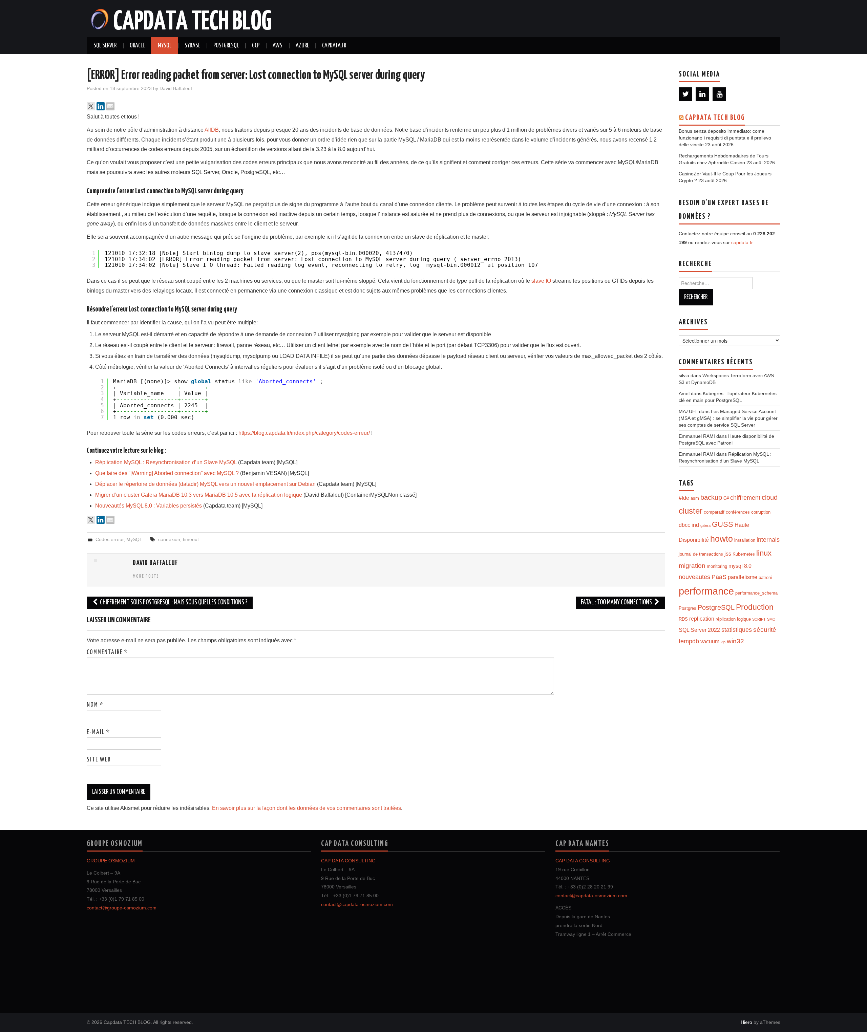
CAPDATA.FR (334, 46)
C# (726, 498)
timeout (191, 539)
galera (705, 525)
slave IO (541, 281)
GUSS (722, 524)
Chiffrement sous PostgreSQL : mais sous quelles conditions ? (173, 602)
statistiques (736, 629)
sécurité (764, 629)
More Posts (146, 576)
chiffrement (745, 497)
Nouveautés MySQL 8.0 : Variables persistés (148, 506)
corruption (760, 512)
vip (723, 642)
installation (744, 540)
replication (701, 619)
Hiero (746, 1022)
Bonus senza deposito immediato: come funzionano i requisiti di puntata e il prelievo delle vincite (725, 137)
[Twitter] (685, 94)
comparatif (714, 512)
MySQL (164, 46)
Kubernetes (744, 554)
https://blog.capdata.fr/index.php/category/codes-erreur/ (304, 433)
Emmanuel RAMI (697, 436)
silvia (684, 375)
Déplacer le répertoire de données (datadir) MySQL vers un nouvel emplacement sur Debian (205, 484)
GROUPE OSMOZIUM (111, 860)
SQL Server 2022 (699, 630)
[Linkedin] (702, 94)
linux (763, 553)
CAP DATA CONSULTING (348, 860)
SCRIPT (759, 619)
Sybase (192, 46)
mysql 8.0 (740, 566)
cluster (690, 511)
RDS (683, 619)
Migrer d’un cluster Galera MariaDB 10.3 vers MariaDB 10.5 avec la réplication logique (198, 495)
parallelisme (742, 577)
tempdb (689, 641)
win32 (735, 641)
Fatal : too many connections (617, 602)
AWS (277, 46)
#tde (684, 498)
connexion (169, 539)
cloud (770, 497)
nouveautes (694, 577)
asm (695, 498)
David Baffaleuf (176, 88)
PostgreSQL (226, 46)
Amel (684, 393)
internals (768, 539)
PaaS (719, 577)
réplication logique (733, 619)
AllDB (212, 130)
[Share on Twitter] (91, 106)
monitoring (717, 566)
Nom (95, 705)
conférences (738, 512)
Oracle (137, 46)
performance (706, 591)
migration (692, 565)
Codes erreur (110, 539)
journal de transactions (701, 554)
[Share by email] (110, 106)
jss (727, 554)
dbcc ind (689, 525)
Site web (99, 760)
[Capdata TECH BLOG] (182, 18)
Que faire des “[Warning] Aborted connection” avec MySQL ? (167, 473)
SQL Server (105, 46)
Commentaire (107, 652)
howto (721, 538)
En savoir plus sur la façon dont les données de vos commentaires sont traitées (306, 808)
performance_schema (756, 593)
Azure (302, 46)
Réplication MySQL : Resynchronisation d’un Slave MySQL (166, 462)
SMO (771, 619)
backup (711, 497)
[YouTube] (719, 94)
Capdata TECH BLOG (715, 118)
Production (755, 607)
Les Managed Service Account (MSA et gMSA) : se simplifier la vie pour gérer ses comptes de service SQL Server (728, 418)
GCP (255, 46)
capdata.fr (742, 242)
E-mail (98, 732)
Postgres (687, 608)
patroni (765, 577)
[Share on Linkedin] (101, 106)
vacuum (709, 641)
